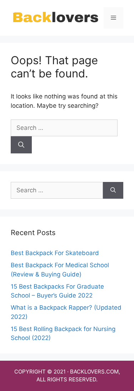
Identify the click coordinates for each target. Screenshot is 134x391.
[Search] (21, 144)
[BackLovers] (55, 17)
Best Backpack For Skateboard (55, 253)
